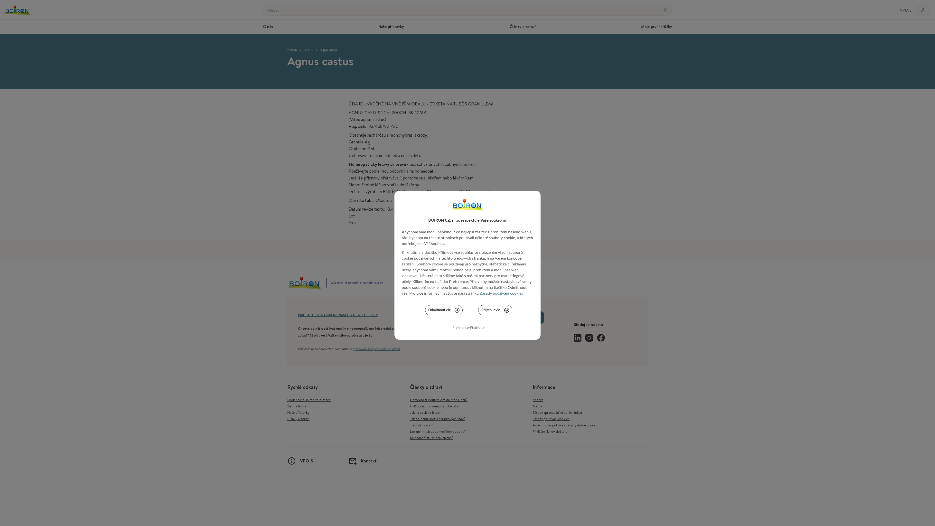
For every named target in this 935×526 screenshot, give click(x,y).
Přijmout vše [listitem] (490, 310)
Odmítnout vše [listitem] (439, 310)
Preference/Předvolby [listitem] (469, 327)
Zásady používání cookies (501, 293)
